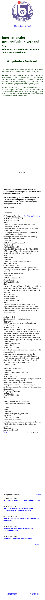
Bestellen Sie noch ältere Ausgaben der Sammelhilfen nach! (18, 529)
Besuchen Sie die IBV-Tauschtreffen (17, 538)
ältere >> (38, 545)
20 (41, 432)
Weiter (5, 432)
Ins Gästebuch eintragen (33, 216)
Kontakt (34, 593)
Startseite (12, 593)
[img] (22, 11)
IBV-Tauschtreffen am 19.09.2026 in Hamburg (21, 500)
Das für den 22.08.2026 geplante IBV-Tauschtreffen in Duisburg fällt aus (18, 509)
